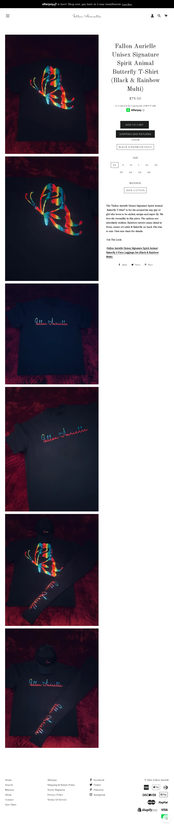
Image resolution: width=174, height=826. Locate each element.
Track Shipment (56, 789)
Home (8, 779)
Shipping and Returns (135, 134)
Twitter (97, 784)
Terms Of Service (57, 799)
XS (114, 165)
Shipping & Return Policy (61, 784)
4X (131, 172)
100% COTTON (135, 190)
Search (9, 784)
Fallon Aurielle (161, 779)
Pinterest (98, 789)
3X (121, 172)
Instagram (99, 794)
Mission (9, 789)
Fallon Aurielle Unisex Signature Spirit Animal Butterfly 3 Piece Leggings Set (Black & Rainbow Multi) (132, 252)
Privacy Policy (55, 794)
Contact (9, 799)
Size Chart (10, 804)
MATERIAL (135, 183)
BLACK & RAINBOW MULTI (135, 147)
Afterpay (52, 779)
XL (147, 165)
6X (149, 172)
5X (140, 172)
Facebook (98, 779)
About (8, 794)
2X (156, 165)
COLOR (135, 139)
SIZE (135, 157)
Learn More (127, 4)
